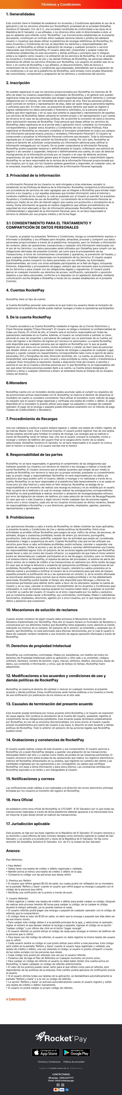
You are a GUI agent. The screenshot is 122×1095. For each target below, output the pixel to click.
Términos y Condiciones (49, 1062)
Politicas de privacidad (73, 1062)
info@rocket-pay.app (64, 1080)
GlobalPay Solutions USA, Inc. (60, 1068)
